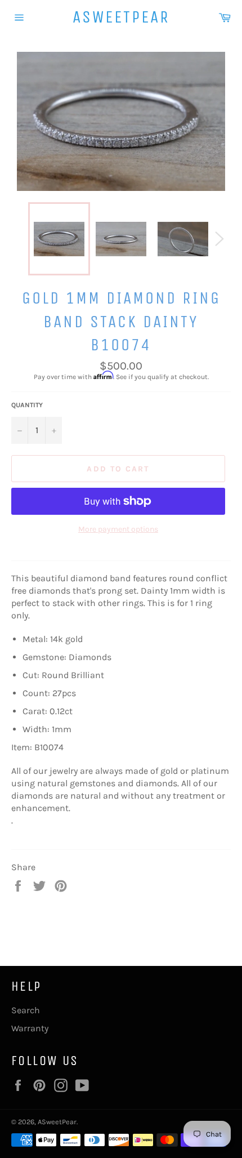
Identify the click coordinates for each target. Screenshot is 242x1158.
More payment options (118, 529)
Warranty (29, 1028)
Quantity (27, 405)
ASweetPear (121, 17)
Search (25, 1010)
